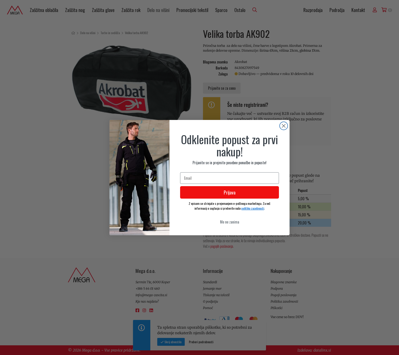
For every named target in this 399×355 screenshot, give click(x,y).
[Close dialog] (284, 126)
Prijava (230, 192)
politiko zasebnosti (252, 208)
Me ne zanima (229, 222)
